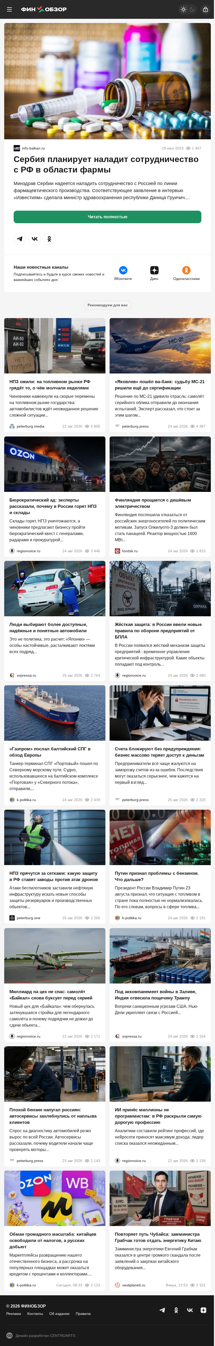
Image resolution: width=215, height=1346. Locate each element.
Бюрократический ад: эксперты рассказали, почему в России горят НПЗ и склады (53, 506)
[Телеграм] (162, 1310)
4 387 (201, 426)
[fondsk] (117, 551)
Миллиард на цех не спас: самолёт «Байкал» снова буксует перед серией (50, 994)
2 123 (95, 1285)
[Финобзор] (44, 9)
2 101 (201, 1285)
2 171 (95, 1036)
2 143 (95, 1161)
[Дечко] (17, 148)
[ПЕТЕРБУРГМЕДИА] (12, 426)
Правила (83, 1314)
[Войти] (205, 9)
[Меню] (9, 9)
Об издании (59, 1314)
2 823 (201, 551)
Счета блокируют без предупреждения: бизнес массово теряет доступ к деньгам (159, 752)
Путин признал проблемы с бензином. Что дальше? (157, 876)
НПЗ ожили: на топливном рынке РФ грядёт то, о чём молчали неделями (49, 385)
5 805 (95, 426)
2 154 (201, 1036)
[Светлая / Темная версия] (187, 9)
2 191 (201, 918)
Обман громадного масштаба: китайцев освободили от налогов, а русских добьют (52, 1241)
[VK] (190, 1310)
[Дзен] (203, 1310)
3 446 (95, 551)
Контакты (35, 1314)
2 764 (95, 675)
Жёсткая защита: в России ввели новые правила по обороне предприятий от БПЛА (158, 631)
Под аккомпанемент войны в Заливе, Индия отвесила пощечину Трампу (155, 994)
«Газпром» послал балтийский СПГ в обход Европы (49, 752)
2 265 (95, 918)
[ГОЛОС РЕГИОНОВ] (12, 551)
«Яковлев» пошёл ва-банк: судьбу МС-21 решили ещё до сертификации (160, 385)
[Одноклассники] (176, 1310)
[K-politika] (12, 799)
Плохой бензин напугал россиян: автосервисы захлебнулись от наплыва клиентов (52, 1116)
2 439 (95, 800)
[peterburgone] (12, 918)
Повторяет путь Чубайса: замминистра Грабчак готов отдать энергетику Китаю (158, 1237)
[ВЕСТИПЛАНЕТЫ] (117, 1285)
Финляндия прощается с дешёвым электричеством (153, 503)
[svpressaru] (12, 675)
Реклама (13, 1314)
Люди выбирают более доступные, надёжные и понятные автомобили (48, 627)
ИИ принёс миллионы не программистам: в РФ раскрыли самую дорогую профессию (158, 1116)
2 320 (201, 800)
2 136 (201, 1161)
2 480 (201, 675)
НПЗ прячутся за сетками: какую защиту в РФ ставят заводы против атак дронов (53, 876)
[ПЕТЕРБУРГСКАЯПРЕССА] (117, 426)
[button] (20, 239)
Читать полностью (107, 217)
